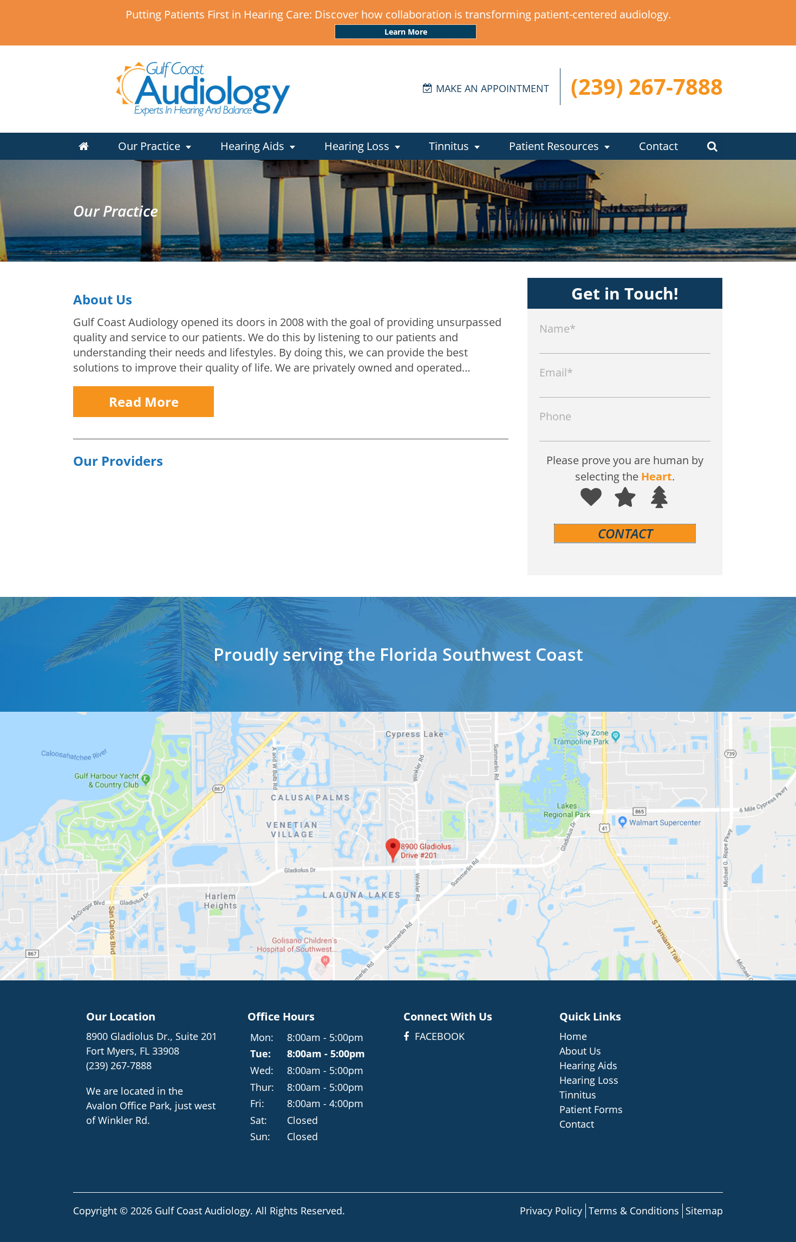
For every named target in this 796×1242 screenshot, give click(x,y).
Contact (658, 146)
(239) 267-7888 (647, 86)
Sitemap (704, 1210)
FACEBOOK (438, 1036)
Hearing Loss (356, 146)
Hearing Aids (252, 146)
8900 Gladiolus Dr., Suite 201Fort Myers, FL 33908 (151, 1043)
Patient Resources (554, 146)
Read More (144, 402)
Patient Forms (591, 1109)
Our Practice (149, 146)
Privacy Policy (551, 1210)
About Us (102, 299)
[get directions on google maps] (398, 846)
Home (573, 1036)
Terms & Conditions (634, 1210)
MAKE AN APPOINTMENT (492, 88)
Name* (557, 328)
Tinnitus (449, 146)
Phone (555, 416)
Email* (556, 372)
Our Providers (118, 461)
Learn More (405, 32)
